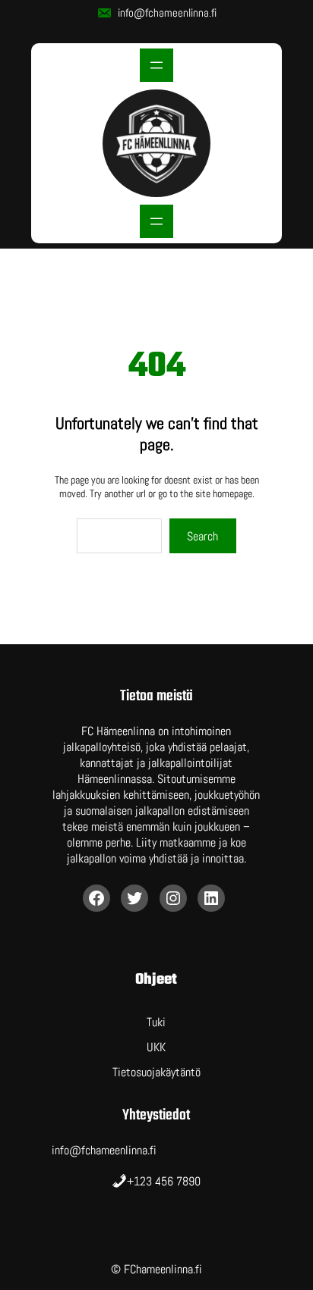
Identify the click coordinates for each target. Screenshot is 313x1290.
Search (202, 536)
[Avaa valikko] (156, 65)
